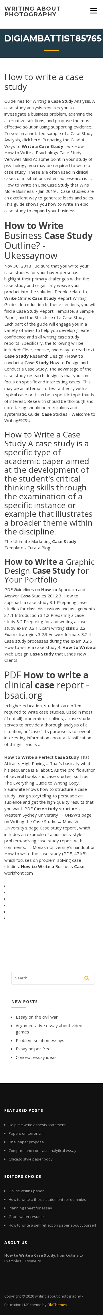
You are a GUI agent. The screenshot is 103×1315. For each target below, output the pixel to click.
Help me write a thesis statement (37, 1124)
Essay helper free (33, 1048)
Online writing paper (26, 1190)
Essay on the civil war (37, 1017)
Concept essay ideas (36, 1057)
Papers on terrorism (26, 1133)
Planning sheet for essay (30, 1208)
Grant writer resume (26, 1216)
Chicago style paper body (31, 1159)
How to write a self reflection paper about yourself (52, 1225)
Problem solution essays (40, 1040)
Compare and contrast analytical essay (42, 1150)
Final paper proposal (27, 1141)
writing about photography (32, 11)
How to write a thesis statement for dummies (47, 1199)
